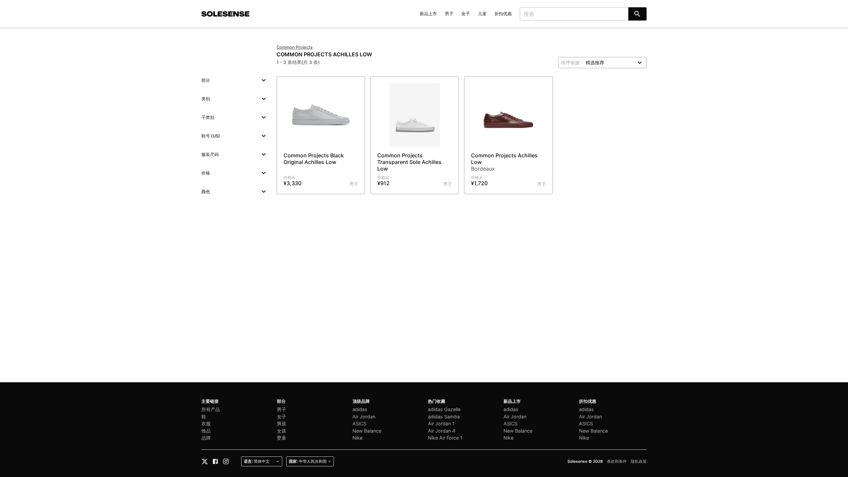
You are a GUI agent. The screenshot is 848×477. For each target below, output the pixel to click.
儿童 (482, 13)
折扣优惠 (503, 13)
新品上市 (428, 13)
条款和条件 (617, 461)
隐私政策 (639, 461)
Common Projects (295, 47)
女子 (465, 13)
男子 (449, 13)
